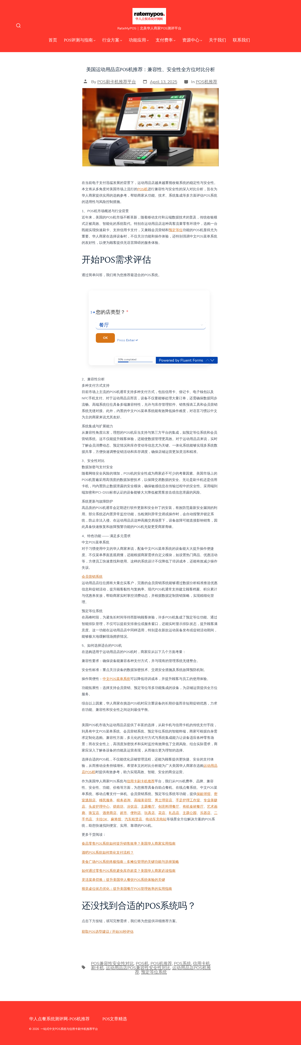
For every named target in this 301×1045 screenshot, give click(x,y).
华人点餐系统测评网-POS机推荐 (59, 1019)
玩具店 (149, 813)
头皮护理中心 (99, 806)
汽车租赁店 (133, 819)
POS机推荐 (206, 82)
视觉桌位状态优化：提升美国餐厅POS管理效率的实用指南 (127, 888)
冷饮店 (132, 806)
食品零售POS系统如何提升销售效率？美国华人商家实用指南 (128, 843)
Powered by (181, 360)
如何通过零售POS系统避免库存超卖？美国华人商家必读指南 (128, 870)
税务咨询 (123, 800)
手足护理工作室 (188, 800)
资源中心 (190, 40)
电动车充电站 (156, 819)
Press (127, 340)
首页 (53, 40)
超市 (123, 813)
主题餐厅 (148, 806)
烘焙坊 (118, 806)
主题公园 (190, 813)
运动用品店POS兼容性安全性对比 (138, 968)
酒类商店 (110, 813)
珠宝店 (94, 813)
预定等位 (176, 230)
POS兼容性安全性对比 (112, 963)
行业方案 (110, 40)
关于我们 (217, 40)
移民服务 (106, 800)
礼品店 (174, 813)
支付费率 (164, 40)
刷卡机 (97, 968)
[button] (212, 360)
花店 (161, 813)
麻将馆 (116, 819)
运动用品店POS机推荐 (173, 970)
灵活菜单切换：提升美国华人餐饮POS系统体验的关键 (123, 879)
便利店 (135, 813)
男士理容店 (163, 800)
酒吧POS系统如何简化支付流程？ (108, 852)
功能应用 (137, 40)
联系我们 (241, 40)
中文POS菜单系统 (116, 679)
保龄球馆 (203, 794)
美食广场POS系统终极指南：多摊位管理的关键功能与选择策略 (130, 861)
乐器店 (205, 813)
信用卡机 (201, 963)
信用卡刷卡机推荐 (141, 781)
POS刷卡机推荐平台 (116, 82)
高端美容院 (142, 800)
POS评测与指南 (78, 40)
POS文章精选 (114, 1019)
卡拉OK (101, 819)
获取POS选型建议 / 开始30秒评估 (108, 931)
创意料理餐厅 (168, 806)
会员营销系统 (92, 576)
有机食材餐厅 (193, 806)
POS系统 (182, 963)
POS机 (142, 189)
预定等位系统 (154, 972)
